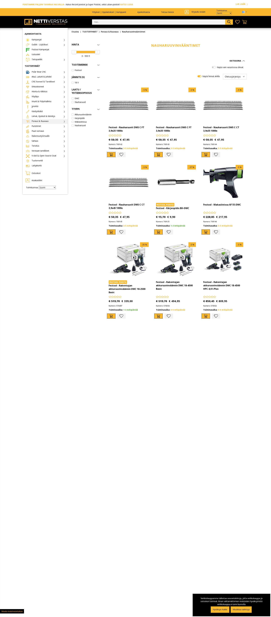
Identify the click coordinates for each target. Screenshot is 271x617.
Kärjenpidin (80, 118)
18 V (77, 82)
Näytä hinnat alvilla (211, 76)
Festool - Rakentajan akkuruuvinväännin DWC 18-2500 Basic (127, 289)
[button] (176, 60)
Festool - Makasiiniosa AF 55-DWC (222, 204)
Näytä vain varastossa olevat (230, 67)
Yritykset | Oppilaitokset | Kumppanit (109, 12)
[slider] (74, 52)
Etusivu (75, 31)
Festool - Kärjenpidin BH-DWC (172, 208)
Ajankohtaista (143, 12)
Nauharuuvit (80, 102)
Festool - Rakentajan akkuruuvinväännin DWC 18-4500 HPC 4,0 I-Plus (221, 285)
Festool (78, 70)
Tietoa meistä (167, 12)
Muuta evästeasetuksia (12, 611)
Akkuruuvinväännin (83, 114)
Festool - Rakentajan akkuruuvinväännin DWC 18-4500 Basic (174, 285)
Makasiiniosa (81, 121)
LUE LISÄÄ (241, 4)
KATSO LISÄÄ (126, 4)
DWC (77, 98)
